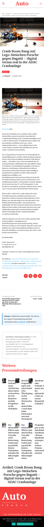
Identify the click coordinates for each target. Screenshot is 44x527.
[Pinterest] (35, 276)
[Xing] (26, 505)
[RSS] (17, 505)
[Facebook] (26, 276)
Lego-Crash (37, 299)
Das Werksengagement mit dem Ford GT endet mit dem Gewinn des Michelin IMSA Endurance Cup (11, 302)
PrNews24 (7, 76)
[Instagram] (7, 505)
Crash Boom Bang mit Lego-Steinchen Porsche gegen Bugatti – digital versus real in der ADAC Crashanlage (22, 261)
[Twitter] (30, 276)
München (5, 129)
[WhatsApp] (40, 276)
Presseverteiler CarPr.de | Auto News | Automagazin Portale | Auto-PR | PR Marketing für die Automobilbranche (22, 266)
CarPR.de (21, 322)
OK (14, 524)
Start (3, 13)
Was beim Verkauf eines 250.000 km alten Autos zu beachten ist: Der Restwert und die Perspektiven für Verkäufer (13, 394)
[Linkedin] (12, 505)
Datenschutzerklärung (25, 524)
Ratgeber (5, 72)
